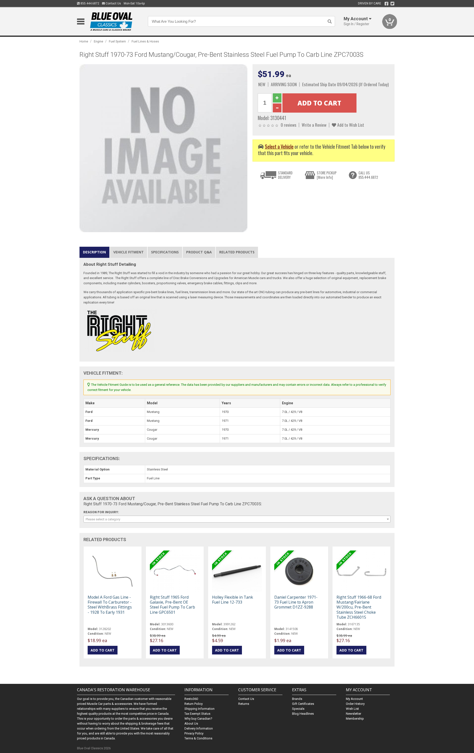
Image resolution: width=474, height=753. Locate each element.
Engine (98, 41)
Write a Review (314, 125)
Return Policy (193, 704)
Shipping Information (199, 709)
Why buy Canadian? (198, 718)
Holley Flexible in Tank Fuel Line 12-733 (232, 599)
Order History (355, 704)
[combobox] (237, 519)
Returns (243, 704)
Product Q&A (199, 252)
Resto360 (191, 699)
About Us (191, 723)
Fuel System (117, 41)
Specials (298, 709)
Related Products (237, 252)
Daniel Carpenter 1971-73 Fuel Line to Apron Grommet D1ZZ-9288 (295, 602)
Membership (355, 718)
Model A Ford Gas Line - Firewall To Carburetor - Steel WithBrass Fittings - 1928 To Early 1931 (110, 604)
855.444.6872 (89, 3)
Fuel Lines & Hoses (145, 41)
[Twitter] (392, 3)
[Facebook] (386, 3)
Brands (297, 699)
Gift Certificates (303, 704)
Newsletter (353, 713)
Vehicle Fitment (128, 252)
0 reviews (288, 125)
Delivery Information (198, 728)
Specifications (165, 252)
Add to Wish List (350, 125)
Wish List (352, 709)
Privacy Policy (193, 733)
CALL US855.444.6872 (368, 175)
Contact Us (113, 3)
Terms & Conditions (198, 738)
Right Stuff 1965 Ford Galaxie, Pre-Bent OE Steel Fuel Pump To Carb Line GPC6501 (172, 604)
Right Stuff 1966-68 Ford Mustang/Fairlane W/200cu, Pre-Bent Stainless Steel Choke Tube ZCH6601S (358, 607)
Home (83, 41)
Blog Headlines (303, 713)
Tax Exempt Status (197, 713)
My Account (354, 699)
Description (94, 252)
